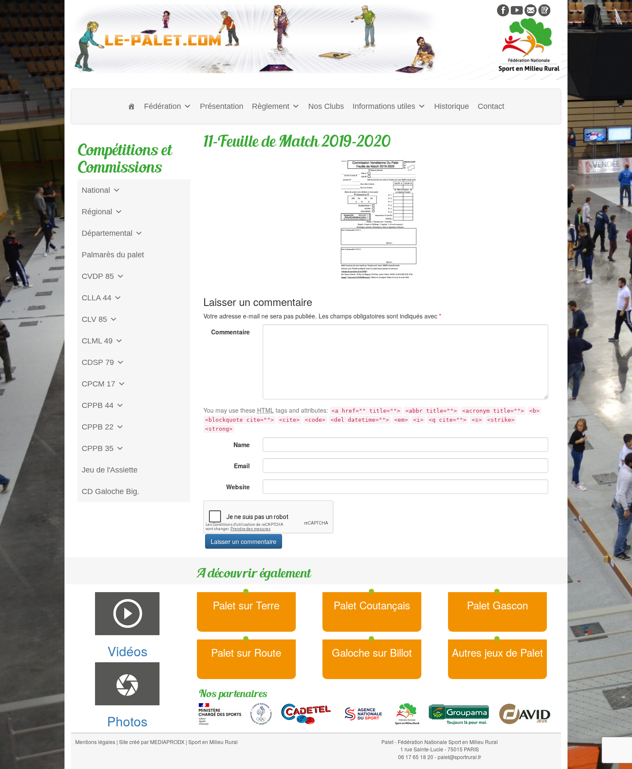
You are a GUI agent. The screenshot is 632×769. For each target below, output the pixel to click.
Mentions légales (95, 741)
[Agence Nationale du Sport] (363, 713)
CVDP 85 (98, 276)
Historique (451, 106)
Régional (97, 211)
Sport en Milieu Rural (213, 741)
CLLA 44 (96, 297)
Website (238, 486)
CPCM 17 (98, 384)
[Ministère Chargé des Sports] (220, 713)
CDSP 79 (98, 362)
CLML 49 (97, 341)
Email (242, 465)
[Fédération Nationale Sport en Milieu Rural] (407, 713)
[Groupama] (458, 713)
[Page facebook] (503, 9)
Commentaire (230, 331)
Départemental (107, 233)
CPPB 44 (98, 405)
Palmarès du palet (113, 254)
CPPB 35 (98, 448)
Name (241, 444)
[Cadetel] (306, 713)
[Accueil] (131, 106)
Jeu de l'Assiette (110, 470)
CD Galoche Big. (110, 491)
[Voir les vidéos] (517, 9)
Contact (491, 106)
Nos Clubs (326, 106)
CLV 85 (94, 319)
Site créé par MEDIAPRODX (151, 741)
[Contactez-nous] (531, 9)
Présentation (221, 106)
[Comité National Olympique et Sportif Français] (261, 713)
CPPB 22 (98, 427)
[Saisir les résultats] (544, 9)
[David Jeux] (525, 713)
